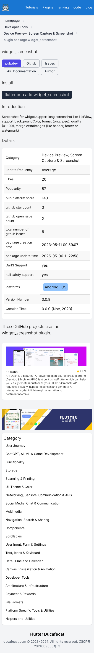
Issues (50, 63)
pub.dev (11, 63)
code (77, 7)
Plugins (47, 7)
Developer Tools (16, 27)
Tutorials (31, 7)
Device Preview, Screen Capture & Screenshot (38, 33)
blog (89, 7)
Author (49, 71)
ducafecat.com (15, 641)
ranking (63, 7)
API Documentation (21, 71)
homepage (12, 20)
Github (31, 63)
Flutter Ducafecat (47, 634)
